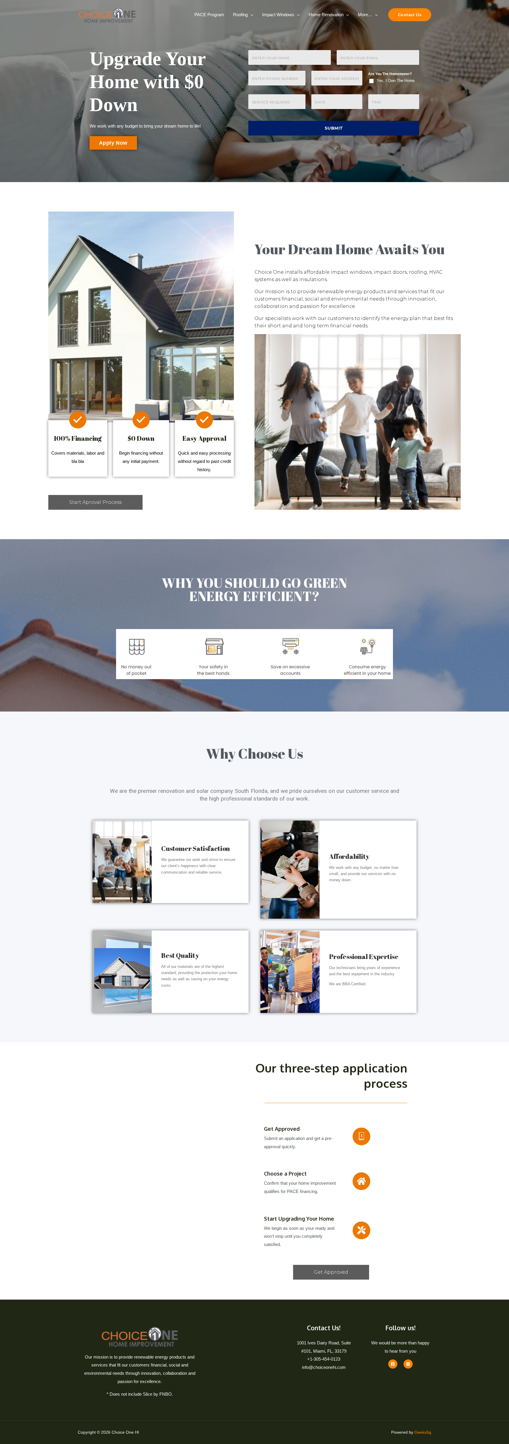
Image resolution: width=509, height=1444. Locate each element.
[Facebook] (392, 1364)
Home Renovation (326, 14)
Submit (334, 128)
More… (365, 14)
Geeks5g (422, 1432)
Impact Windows (278, 14)
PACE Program (209, 14)
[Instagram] (408, 1364)
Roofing (240, 14)
